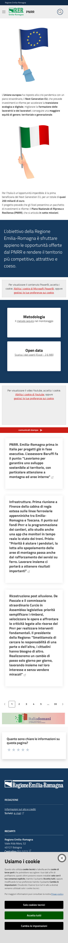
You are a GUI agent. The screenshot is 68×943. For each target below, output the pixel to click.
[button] (60, 12)
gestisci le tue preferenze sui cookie (34, 292)
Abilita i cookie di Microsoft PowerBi (34, 289)
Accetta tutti (34, 915)
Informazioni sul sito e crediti (20, 809)
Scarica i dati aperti (34, 355)
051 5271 (22, 851)
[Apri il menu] (4, 12)
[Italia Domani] (34, 718)
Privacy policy (57, 894)
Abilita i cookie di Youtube (29, 394)
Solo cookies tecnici (34, 905)
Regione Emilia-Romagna (15, 2)
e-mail (17, 813)
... (49, 704)
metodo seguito (25, 321)
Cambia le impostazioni (34, 926)
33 (56, 704)
